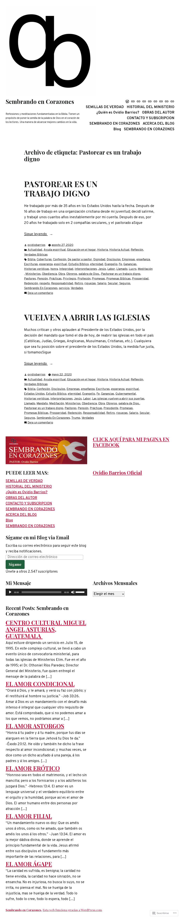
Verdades (77, 288)
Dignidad (99, 259)
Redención (31, 283)
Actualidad (35, 250)
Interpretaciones (86, 269)
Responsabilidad (62, 283)
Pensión (42, 279)
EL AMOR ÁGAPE (29, 864)
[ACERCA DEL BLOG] (161, 101)
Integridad (66, 269)
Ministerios (33, 274)
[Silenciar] (73, 592)
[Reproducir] (10, 592)
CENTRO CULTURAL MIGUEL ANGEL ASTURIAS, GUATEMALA (46, 629)
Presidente (111, 408)
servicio (64, 288)
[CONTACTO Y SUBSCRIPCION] (150, 101)
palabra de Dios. (89, 274)
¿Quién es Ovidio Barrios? (117, 112)
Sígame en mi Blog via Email (37, 537)
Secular (113, 283)
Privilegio (69, 279)
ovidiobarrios (36, 245)
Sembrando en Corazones (40, 101)
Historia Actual (119, 250)
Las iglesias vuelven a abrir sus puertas (118, 399)
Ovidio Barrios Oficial (117, 472)
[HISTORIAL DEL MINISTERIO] (133, 101)
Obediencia (49, 274)
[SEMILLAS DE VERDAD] (127, 101)
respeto (44, 283)
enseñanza (143, 259)
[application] (46, 592)
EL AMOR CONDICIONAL (40, 684)
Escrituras (31, 264)
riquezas (90, 283)
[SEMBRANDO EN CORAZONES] (155, 101)
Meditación (145, 269)
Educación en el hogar (81, 250)
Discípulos (114, 259)
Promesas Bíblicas (118, 279)
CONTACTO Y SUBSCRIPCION (150, 118)
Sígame (15, 564)
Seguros (124, 283)
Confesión (59, 259)
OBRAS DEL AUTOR (158, 112)
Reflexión (137, 250)
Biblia (31, 259)
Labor (111, 269)
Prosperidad (140, 279)
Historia (102, 250)
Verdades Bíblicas (36, 255)
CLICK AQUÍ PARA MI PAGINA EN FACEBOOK (131, 442)
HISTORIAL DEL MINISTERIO (150, 107)
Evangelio (111, 264)
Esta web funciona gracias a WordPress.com (72, 910)
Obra (61, 274)
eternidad (96, 264)
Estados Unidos (34, 394)
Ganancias (129, 264)
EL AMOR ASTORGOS (35, 726)
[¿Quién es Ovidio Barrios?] (138, 101)
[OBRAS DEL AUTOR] (144, 101)
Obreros (71, 274)
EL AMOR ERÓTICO (33, 768)
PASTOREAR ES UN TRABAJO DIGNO (60, 188)
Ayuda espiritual (55, 250)
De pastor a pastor (80, 259)
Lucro (132, 269)
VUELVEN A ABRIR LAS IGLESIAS (87, 317)
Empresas (128, 259)
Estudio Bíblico (78, 264)
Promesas (98, 279)
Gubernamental (125, 394)
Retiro (79, 283)
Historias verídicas (36, 269)
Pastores (30, 279)
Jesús (102, 269)
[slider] (80, 592)
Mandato (42, 403)
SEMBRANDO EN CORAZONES (114, 124)
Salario (101, 283)
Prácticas (55, 279)
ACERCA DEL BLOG (158, 124)
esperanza (46, 264)
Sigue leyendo (36, 234)
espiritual (60, 264)
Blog (117, 129)
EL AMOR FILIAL (29, 816)
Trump (75, 418)
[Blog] (166, 101)
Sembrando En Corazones (40, 288)
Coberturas (44, 259)
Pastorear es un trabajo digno (120, 274)
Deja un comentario (40, 293)
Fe (120, 264)
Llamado (121, 269)
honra (54, 269)
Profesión (84, 279)
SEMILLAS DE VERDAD (105, 107)
